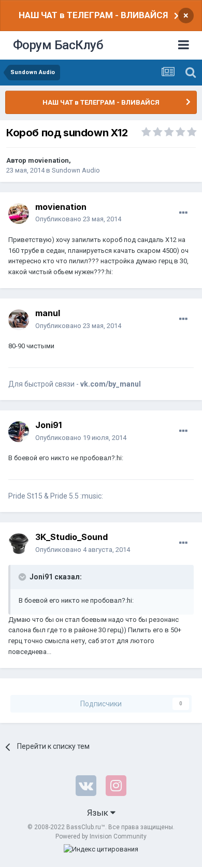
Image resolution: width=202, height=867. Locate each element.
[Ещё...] (183, 213)
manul (47, 313)
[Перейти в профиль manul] (18, 319)
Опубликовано (78, 219)
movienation (48, 160)
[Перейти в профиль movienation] (18, 213)
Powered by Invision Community (101, 836)
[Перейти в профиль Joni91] (18, 431)
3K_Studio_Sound (71, 537)
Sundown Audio (76, 170)
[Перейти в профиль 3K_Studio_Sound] (18, 543)
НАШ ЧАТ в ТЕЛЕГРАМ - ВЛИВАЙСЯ (93, 15)
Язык (98, 812)
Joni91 (48, 425)
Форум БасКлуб (58, 45)
